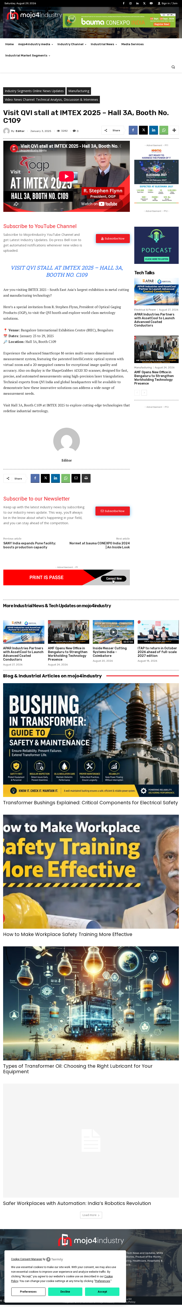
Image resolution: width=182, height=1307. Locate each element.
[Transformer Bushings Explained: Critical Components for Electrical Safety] (91, 740)
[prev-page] (137, 393)
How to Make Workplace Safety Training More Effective (67, 934)
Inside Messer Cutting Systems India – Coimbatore (110, 652)
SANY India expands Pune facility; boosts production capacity (29, 545)
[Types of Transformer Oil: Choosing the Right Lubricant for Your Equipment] (91, 1003)
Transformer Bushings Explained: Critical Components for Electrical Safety (90, 802)
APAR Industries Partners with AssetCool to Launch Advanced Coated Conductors (154, 320)
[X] (144, 3)
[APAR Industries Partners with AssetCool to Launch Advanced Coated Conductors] (156, 291)
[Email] (75, 478)
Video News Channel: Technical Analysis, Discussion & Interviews (51, 99)
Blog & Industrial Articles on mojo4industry (52, 676)
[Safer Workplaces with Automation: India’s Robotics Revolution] (91, 1141)
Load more (90, 1215)
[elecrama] (156, 202)
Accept (102, 1291)
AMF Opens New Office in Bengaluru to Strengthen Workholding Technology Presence (154, 377)
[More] (174, 130)
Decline (65, 1291)
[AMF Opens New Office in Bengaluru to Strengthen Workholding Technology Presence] (156, 349)
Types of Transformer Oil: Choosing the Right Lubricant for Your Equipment (77, 1069)
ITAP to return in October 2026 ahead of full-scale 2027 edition (157, 652)
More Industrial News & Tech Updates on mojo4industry (57, 605)
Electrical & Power (145, 310)
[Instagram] (130, 3)
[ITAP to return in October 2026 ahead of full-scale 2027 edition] (158, 632)
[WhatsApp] (163, 130)
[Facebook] (123, 3)
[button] (173, 67)
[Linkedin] (137, 3)
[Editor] (7, 131)
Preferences (28, 1291)
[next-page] (144, 393)
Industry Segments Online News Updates (34, 91)
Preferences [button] (102, 1281)
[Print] (86, 478)
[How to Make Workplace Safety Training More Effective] (91, 872)
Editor (20, 131)
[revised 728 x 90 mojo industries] (119, 26)
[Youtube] (151, 3)
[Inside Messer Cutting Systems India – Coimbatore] (113, 632)
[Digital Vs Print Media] (66, 584)
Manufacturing (78, 91)
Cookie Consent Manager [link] (26, 1259)
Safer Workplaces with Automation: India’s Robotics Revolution (77, 1203)
